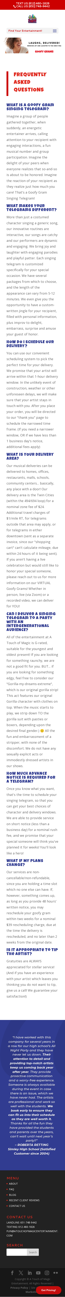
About (13, 1183)
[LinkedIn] (29, 1273)
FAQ (11, 1189)
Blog (12, 1195)
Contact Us (17, 1206)
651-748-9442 (28, 1222)
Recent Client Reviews (24, 1200)
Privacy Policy (19, 1287)
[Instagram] (47, 1273)
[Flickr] (55, 1273)
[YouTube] (38, 1273)
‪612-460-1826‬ (26, 1227)
